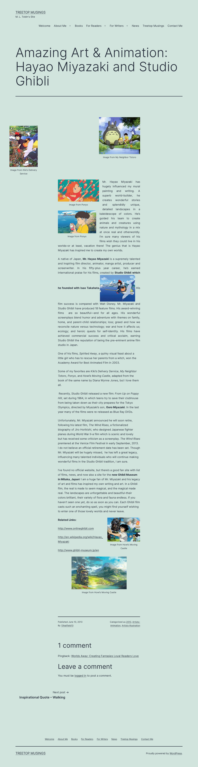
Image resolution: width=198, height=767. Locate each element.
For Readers (93, 25)
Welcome (44, 25)
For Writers (117, 25)
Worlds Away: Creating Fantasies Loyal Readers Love (105, 656)
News (135, 25)
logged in (80, 675)
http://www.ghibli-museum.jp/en (78, 550)
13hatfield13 (67, 625)
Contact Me (175, 25)
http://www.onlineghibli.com (76, 528)
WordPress (176, 753)
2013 (128, 622)
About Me (60, 25)
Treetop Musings (30, 12)
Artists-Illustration (131, 625)
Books (79, 25)
